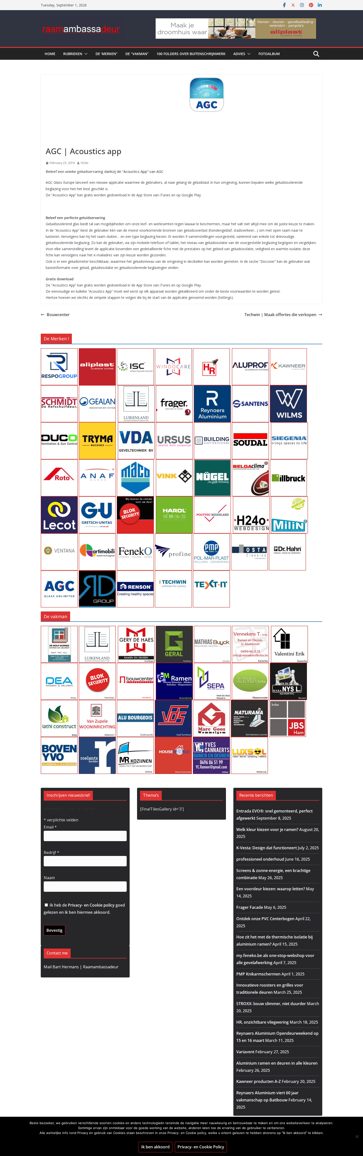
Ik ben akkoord (155, 1147)
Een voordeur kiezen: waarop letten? (270, 889)
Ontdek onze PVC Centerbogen (265, 918)
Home (50, 53)
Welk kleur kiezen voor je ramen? (267, 829)
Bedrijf (51, 852)
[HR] (211, 351)
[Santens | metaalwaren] (250, 388)
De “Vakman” (137, 53)
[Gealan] (97, 388)
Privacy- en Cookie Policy (201, 1147)
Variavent (245, 1052)
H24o (84, 163)
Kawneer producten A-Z (258, 1081)
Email (50, 827)
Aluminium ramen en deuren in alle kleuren (277, 1063)
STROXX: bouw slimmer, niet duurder (271, 1003)
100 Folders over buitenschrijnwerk (191, 53)
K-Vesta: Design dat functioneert (266, 848)
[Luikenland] (136, 388)
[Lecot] (59, 500)
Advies (239, 53)
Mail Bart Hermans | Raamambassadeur (81, 967)
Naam (49, 877)
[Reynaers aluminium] (212, 388)
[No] (356, 1136)
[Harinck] (174, 388)
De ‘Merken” (107, 53)
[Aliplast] (97, 351)
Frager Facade (249, 907)
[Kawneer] (288, 351)
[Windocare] (173, 351)
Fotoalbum (269, 53)
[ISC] (135, 351)
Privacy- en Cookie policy (91, 905)
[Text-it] (211, 574)
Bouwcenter (58, 314)
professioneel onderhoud (260, 859)
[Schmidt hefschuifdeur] (59, 388)
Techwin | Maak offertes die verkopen (280, 314)
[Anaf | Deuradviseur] (97, 463)
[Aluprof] (250, 351)
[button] (85, 53)
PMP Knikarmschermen (258, 974)
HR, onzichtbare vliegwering (262, 1022)
